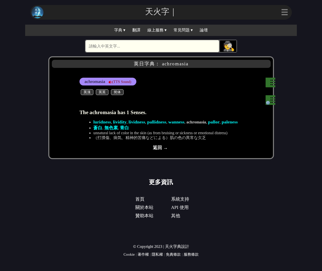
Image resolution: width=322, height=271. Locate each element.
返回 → (160, 147)
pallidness (156, 121)
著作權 (143, 254)
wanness (176, 121)
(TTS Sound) (121, 82)
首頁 (139, 199)
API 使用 (180, 207)
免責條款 (173, 254)
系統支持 (180, 199)
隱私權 (157, 254)
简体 (117, 92)
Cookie (129, 254)
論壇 (204, 30)
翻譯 (136, 30)
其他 (175, 215)
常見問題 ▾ (183, 30)
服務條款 (191, 254)
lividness (137, 121)
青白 (124, 127)
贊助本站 (144, 215)
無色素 (111, 127)
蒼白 (97, 127)
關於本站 (144, 207)
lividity (120, 121)
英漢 (87, 92)
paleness (230, 121)
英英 (102, 92)
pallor (214, 121)
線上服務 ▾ (157, 30)
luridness (102, 121)
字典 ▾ (119, 30)
